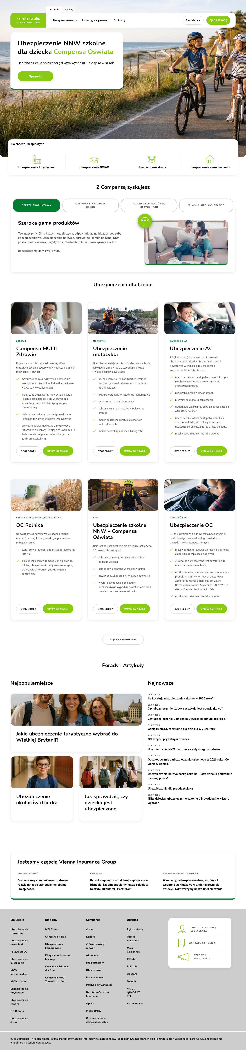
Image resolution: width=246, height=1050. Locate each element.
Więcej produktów (123, 639)
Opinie (90, 1003)
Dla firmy (69, 9)
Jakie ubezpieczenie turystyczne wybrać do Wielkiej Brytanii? (67, 736)
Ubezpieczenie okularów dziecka (36, 799)
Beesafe (132, 974)
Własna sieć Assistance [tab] (206, 205)
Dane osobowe (95, 977)
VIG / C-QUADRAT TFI (133, 992)
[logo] (28, 20)
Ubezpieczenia (63, 20)
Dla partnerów (95, 962)
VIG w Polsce (135, 1003)
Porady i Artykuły (123, 665)
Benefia (132, 981)
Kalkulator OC (19, 951)
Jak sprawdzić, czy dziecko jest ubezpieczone (106, 802)
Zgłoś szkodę (218, 20)
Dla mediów (93, 970)
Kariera (90, 936)
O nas (89, 929)
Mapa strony (93, 1011)
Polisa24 (132, 966)
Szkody (119, 20)
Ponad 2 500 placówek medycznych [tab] (149, 205)
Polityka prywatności (99, 985)
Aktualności (93, 955)
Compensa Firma (55, 936)
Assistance (193, 20)
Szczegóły (28, 451)
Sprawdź (35, 76)
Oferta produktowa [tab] (36, 205)
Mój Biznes (52, 929)
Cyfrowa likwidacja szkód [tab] (90, 205)
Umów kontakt (58, 451)
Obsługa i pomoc (95, 20)
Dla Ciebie (54, 9)
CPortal (131, 959)
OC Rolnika (17, 1011)
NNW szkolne (18, 981)
